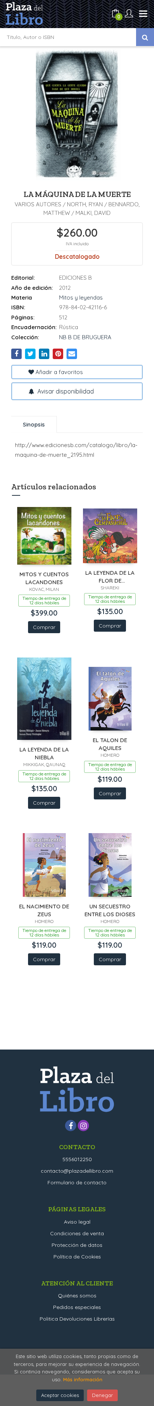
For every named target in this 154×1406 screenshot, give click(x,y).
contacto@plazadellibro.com (77, 1170)
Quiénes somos (77, 1295)
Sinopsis (34, 424)
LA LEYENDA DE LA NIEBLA (44, 753)
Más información (82, 1379)
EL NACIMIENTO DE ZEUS (44, 910)
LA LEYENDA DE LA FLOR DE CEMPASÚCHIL (110, 576)
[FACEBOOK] (70, 1125)
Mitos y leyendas (81, 297)
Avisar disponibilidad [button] (65, 391)
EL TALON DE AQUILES (110, 744)
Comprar (44, 627)
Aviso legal (77, 1221)
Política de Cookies (77, 1256)
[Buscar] (145, 37)
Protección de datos (77, 1245)
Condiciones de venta (77, 1233)
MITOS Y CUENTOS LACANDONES (44, 578)
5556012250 (77, 1159)
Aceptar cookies (60, 1395)
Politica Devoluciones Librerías (77, 1318)
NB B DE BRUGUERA (85, 337)
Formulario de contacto (77, 1182)
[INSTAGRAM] (83, 1125)
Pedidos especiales (77, 1307)
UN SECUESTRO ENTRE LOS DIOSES (109, 910)
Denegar (102, 1395)
